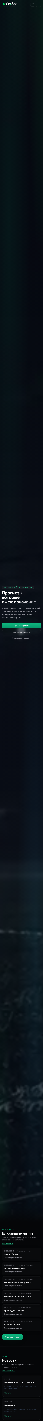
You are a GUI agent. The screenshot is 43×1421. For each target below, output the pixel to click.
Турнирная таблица (21, 633)
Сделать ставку (12, 1337)
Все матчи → (7, 1244)
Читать (7, 1393)
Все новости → (8, 1371)
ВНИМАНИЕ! (10, 1405)
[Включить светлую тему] (32, 4)
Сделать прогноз (21, 626)
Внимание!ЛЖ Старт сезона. (19, 1382)
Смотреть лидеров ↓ (21, 638)
